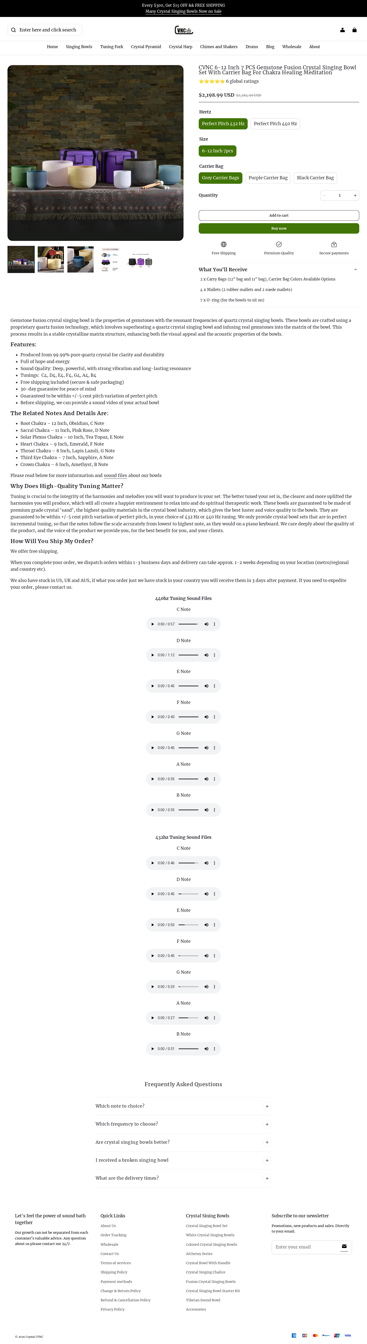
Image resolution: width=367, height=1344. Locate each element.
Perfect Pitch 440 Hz (275, 123)
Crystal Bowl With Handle (208, 1263)
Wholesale (291, 46)
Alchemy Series (199, 1253)
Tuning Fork (111, 46)
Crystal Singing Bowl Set (207, 1226)
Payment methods (116, 1281)
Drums (252, 46)
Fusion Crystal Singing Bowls (211, 1281)
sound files (115, 475)
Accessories (196, 1309)
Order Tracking (113, 1235)
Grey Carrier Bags (220, 178)
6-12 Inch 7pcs (217, 151)
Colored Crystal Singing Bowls (211, 1244)
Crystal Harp (180, 46)
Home (52, 46)
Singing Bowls (79, 46)
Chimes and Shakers (219, 46)
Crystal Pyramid (146, 46)
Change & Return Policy (121, 1291)
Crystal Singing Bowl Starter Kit (213, 1291)
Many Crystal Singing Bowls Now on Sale (183, 11)
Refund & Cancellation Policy (126, 1300)
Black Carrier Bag (315, 178)
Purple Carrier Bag (268, 178)
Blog (270, 46)
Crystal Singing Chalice (205, 1272)
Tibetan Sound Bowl (203, 1300)
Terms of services (116, 1263)
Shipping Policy (114, 1272)
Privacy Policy (113, 1309)
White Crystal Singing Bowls (210, 1235)
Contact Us (110, 1253)
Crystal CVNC (34, 1337)
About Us (108, 1226)
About (314, 46)
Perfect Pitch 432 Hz (223, 123)
